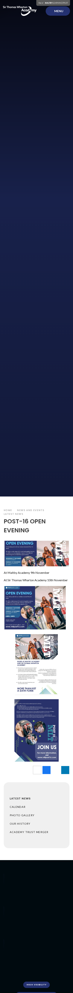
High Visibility (37, 984)
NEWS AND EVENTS (30, 510)
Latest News (13, 514)
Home (8, 510)
